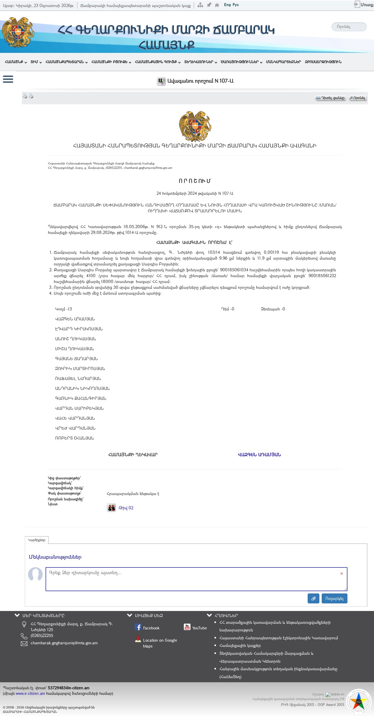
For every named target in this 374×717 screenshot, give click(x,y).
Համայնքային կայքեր (240, 645)
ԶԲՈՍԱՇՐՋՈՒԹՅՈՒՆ (323, 61)
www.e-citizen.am (30, 693)
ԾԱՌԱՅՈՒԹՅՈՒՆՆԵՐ (240, 61)
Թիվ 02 (125, 508)
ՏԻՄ (34, 61)
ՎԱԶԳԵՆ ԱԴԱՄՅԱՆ (259, 454)
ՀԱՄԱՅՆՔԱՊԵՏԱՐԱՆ (65, 61)
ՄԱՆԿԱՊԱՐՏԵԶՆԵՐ (283, 61)
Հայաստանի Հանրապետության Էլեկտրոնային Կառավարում (278, 637)
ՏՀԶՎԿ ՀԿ (337, 694)
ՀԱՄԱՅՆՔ (14, 61)
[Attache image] (313, 598)
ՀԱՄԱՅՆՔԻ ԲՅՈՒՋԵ (109, 61)
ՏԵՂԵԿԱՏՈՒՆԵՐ (198, 61)
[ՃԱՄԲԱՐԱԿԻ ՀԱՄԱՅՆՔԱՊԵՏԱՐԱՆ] (17, 31)
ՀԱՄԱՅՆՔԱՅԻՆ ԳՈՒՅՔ (156, 61)
